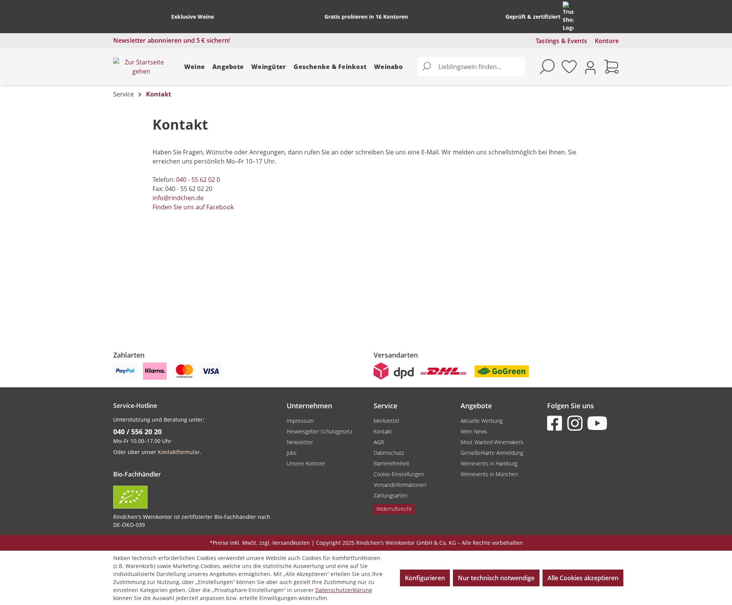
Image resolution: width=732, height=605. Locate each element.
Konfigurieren (425, 578)
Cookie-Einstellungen (399, 474)
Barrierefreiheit (391, 463)
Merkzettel (386, 420)
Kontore (607, 41)
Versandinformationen (400, 484)
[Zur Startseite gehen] (141, 67)
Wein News (474, 431)
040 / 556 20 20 (137, 431)
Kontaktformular (179, 452)
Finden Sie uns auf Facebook (193, 207)
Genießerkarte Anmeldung (492, 452)
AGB (379, 442)
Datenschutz (389, 452)
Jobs (292, 452)
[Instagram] (576, 423)
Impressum (300, 420)
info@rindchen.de (178, 198)
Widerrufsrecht (394, 508)
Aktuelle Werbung (481, 420)
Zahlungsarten (391, 495)
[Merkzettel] (569, 66)
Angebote (228, 67)
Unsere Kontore (306, 463)
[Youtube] (597, 423)
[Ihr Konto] (590, 67)
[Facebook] (556, 423)
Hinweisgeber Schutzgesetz (319, 431)
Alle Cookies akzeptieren (582, 578)
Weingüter (268, 67)
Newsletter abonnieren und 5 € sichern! (171, 40)
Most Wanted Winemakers (492, 442)
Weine (194, 67)
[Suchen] (426, 66)
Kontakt (383, 431)
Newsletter (300, 442)
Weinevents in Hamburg (489, 463)
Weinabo (388, 67)
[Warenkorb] (611, 66)
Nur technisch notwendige (496, 578)
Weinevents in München (489, 474)
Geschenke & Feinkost (330, 67)
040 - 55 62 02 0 (198, 179)
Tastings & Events (561, 41)
